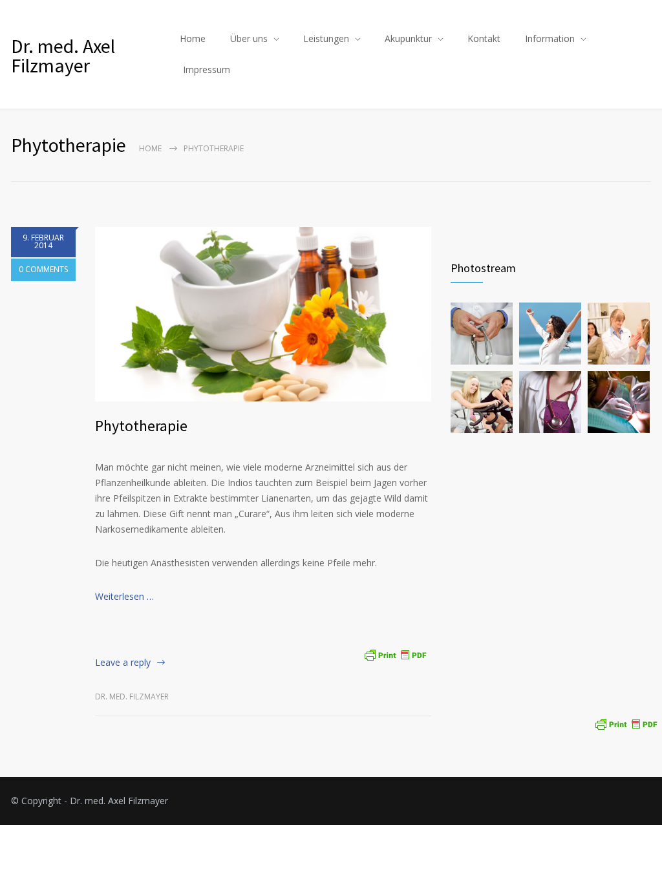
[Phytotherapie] (263, 314)
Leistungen (326, 38)
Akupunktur (408, 38)
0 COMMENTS (43, 269)
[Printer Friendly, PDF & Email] (395, 653)
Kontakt (483, 38)
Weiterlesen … (124, 596)
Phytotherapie (141, 426)
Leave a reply (123, 662)
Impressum (206, 69)
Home (193, 38)
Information (550, 38)
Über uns (249, 38)
